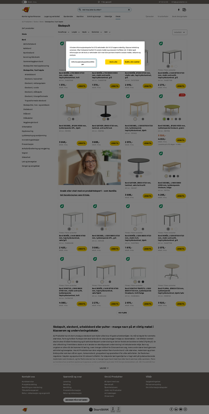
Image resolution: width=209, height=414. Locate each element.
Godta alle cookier (132, 62)
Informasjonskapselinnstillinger (82, 63)
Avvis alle (113, 62)
